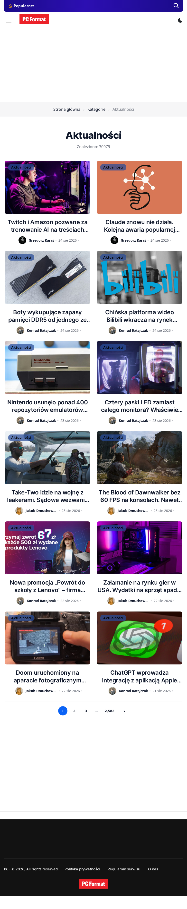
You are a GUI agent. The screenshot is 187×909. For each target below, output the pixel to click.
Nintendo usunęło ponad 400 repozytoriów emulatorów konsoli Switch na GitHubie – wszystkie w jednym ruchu (47, 406)
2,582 (109, 710)
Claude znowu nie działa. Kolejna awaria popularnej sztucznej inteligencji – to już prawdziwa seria (140, 226)
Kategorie (96, 109)
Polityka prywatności (82, 869)
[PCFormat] (93, 884)
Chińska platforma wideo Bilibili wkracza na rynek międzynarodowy (139, 316)
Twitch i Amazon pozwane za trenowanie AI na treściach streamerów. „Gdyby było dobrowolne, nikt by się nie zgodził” (48, 226)
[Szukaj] (176, 6)
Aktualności (21, 167)
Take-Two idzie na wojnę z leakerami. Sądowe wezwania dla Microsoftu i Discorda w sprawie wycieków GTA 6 (47, 496)
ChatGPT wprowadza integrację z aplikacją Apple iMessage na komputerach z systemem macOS (139, 676)
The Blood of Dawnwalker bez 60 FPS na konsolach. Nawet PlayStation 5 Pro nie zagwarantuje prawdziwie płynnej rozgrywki (139, 496)
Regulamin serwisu (124, 869)
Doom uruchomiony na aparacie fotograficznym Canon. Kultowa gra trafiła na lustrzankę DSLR (47, 676)
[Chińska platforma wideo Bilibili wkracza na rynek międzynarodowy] (139, 277)
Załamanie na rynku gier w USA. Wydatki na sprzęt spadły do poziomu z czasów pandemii (139, 586)
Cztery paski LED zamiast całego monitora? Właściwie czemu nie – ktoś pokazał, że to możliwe (139, 406)
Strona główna (66, 109)
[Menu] (9, 21)
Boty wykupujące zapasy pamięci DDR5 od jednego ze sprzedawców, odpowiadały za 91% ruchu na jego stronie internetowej (47, 316)
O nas (153, 869)
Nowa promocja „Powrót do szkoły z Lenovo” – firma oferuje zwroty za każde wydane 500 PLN (47, 586)
